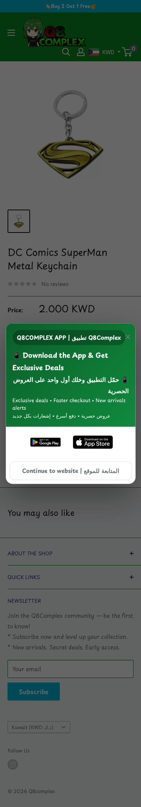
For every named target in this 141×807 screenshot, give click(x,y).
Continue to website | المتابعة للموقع (70, 470)
